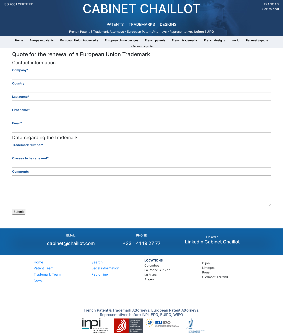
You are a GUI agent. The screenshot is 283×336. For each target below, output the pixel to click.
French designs (214, 40)
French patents (155, 40)
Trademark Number (28, 145)
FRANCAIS (271, 4)
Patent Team (44, 268)
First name (21, 110)
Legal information (105, 268)
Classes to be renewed (30, 158)
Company (20, 70)
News (38, 280)
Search (97, 262)
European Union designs (121, 40)
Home (19, 40)
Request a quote (257, 40)
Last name (20, 97)
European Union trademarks (79, 40)
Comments (20, 171)
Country (18, 83)
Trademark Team (47, 274)
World (235, 40)
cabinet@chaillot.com (71, 243)
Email (17, 123)
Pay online (99, 274)
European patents (42, 40)
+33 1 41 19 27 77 (142, 243)
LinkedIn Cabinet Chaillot (212, 242)
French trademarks (185, 40)
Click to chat (269, 9)
